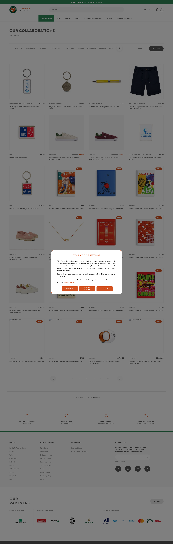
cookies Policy (69, 282)
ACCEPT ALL (105, 288)
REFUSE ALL (70, 288)
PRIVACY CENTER (87, 288)
